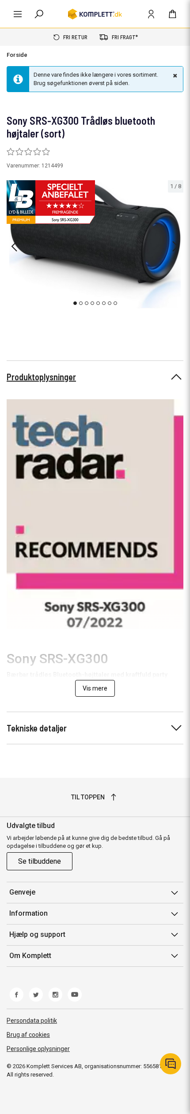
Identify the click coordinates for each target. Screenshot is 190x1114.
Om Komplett (30, 955)
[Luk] (174, 75)
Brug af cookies (28, 1034)
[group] (95, 244)
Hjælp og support (37, 934)
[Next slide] (175, 246)
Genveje (22, 892)
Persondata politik (32, 1020)
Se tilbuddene (39, 861)
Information (28, 913)
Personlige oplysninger (38, 1048)
